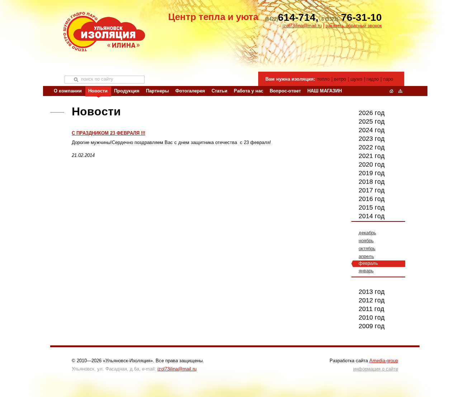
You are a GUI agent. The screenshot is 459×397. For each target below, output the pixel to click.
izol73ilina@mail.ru (302, 25)
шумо (356, 79)
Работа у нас (248, 91)
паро (388, 79)
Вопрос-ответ (285, 91)
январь (366, 270)
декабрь (367, 232)
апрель (366, 256)
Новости (98, 91)
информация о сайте (375, 369)
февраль (368, 263)
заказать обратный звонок (354, 25)
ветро (340, 79)
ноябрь (366, 240)
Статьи (219, 91)
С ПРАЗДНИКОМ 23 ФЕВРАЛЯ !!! (108, 133)
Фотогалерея (190, 91)
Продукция (126, 91)
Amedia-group (383, 360)
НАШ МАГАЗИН (324, 91)
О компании (68, 91)
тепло (323, 79)
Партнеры (157, 91)
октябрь (367, 248)
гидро (372, 79)
